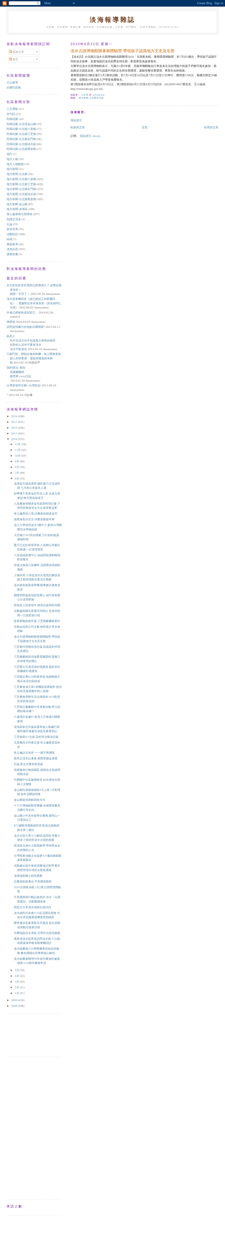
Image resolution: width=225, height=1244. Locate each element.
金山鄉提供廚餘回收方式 (29, 800)
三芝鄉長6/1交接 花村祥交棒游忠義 (36, 737)
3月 (17, 982)
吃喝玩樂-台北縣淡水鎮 (21, 144)
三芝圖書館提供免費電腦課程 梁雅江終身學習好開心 (37, 659)
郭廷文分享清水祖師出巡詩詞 (32, 907)
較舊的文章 (211, 127)
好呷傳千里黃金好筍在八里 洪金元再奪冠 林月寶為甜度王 (37, 495)
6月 (17, 478)
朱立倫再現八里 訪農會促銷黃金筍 (35, 513)
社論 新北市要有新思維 (28, 764)
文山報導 (12, 82)
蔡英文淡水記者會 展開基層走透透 (35, 758)
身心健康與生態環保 (19, 214)
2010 (14, 439)
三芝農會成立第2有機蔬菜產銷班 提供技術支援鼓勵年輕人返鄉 (38, 689)
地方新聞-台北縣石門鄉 (21, 189)
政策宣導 (12, 229)
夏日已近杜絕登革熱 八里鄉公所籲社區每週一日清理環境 (37, 547)
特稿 (9, 239)
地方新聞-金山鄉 (17, 204)
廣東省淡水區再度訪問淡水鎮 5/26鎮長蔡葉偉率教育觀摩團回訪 (37, 941)
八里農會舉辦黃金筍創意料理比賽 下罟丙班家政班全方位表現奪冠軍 (37, 506)
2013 (14, 422)
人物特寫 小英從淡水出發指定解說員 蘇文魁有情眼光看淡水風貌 (37, 577)
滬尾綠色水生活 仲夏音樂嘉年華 (34, 519)
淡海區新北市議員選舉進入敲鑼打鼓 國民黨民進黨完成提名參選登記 (37, 729)
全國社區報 (14, 87)
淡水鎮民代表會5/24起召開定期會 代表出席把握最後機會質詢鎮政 (37, 915)
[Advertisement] (26, 1034)
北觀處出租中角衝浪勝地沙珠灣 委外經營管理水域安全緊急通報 (37, 868)
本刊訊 (11, 114)
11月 (18, 450)
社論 (9, 224)
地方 (9, 154)
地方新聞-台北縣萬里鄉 (21, 199)
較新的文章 (78, 127)
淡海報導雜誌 (112, 19)
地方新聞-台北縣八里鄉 (21, 179)
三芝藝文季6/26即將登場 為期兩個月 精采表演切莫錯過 (37, 679)
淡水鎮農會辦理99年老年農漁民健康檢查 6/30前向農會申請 (37, 961)
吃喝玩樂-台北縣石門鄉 (21, 139)
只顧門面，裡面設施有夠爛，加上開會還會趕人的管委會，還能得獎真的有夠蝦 (34, 358)
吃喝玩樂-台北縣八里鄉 (21, 129)
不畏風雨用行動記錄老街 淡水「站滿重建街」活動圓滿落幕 (37, 899)
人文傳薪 (12, 109)
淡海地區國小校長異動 (28, 876)
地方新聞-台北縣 (17, 174)
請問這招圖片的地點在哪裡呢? (26, 327)
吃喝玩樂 (12, 119)
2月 (17, 987)
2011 (14, 433)
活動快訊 (12, 234)
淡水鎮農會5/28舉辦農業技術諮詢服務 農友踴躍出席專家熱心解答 (36, 951)
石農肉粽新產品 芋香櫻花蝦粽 (33, 881)
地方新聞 (12, 169)
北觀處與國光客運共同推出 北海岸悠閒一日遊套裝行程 (37, 613)
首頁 (144, 127)
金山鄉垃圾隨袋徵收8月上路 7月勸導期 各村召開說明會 (37, 792)
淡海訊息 (12, 249)
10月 (18, 456)
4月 (17, 976)
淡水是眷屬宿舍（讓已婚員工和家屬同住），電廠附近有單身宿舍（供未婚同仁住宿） (34, 303)
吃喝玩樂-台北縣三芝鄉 (21, 134)
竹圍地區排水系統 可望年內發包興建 (37, 933)
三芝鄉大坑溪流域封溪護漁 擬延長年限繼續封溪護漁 (37, 669)
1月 (17, 993)
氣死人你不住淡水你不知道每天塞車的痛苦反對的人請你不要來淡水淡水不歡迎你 (31, 342)
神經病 (11, 322)
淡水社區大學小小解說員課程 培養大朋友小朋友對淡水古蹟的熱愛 (37, 838)
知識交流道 (14, 219)
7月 (17, 473)
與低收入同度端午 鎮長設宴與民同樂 (37, 605)
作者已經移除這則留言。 (22, 312)
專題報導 (12, 244)
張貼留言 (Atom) (90, 136)
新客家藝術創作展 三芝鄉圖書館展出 (37, 621)
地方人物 (12, 159)
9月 (17, 461)
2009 (14, 1000)
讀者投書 (12, 254)
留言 (15, 59)
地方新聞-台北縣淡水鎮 (91, 98)
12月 (18, 444)
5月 (17, 970)
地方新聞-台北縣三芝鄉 (21, 184)
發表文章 (18, 52)
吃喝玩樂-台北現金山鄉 (21, 124)
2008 (14, 1006)
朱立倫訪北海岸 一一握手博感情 (34, 753)
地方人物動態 (15, 164)
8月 (17, 467)
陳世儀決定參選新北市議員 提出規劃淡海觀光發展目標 (37, 925)
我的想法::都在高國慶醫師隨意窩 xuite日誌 (19, 371)
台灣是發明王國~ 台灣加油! (24, 385)
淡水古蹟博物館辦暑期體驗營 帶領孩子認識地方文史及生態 (37, 639)
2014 (14, 416)
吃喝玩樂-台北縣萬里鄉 (21, 149)
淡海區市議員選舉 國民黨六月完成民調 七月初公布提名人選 (37, 486)
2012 (14, 428)
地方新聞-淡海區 (17, 209)
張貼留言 (76, 120)
